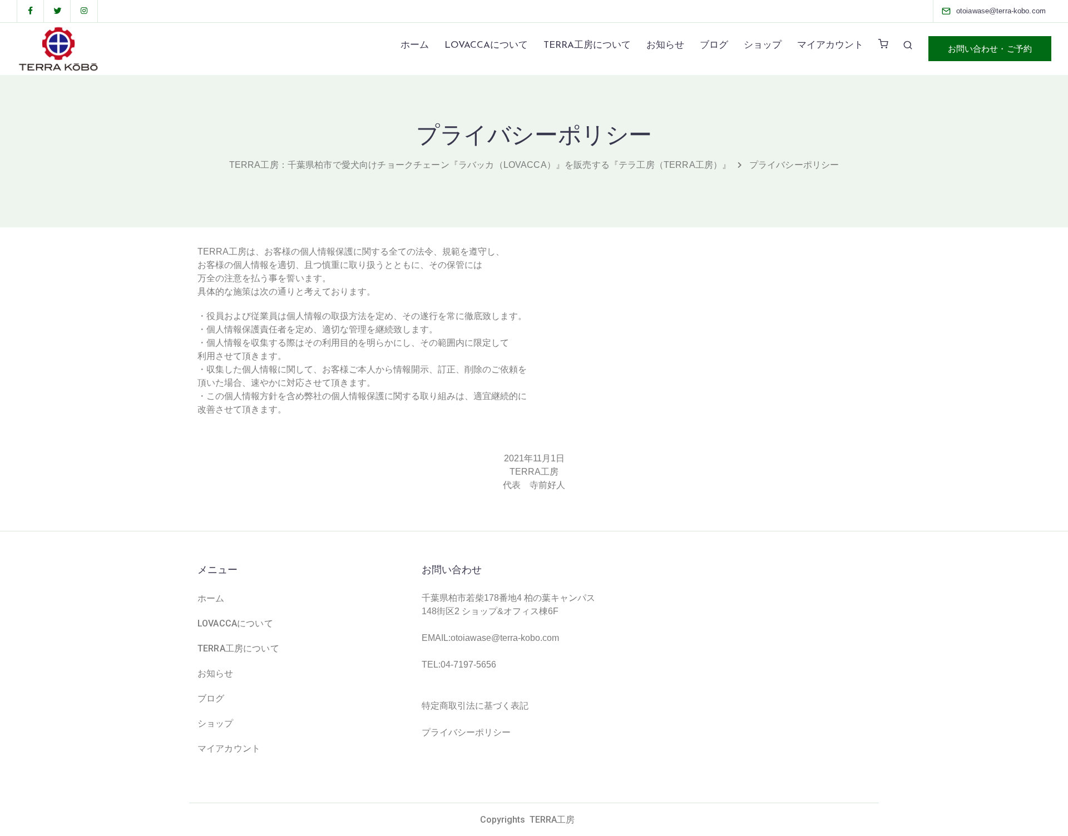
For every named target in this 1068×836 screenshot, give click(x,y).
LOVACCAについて (486, 45)
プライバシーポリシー (466, 732)
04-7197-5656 (468, 664)
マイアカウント (830, 45)
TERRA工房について (587, 45)
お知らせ (665, 45)
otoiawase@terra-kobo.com (505, 638)
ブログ (714, 45)
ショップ (763, 45)
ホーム (414, 45)
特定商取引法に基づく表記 (475, 705)
